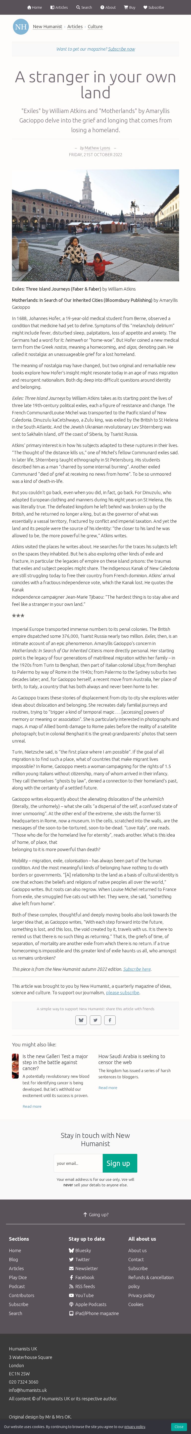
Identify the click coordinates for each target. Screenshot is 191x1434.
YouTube (84, 1295)
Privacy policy (141, 1295)
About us (137, 1250)
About (110, 7)
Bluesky (82, 1250)
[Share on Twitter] (95, 1020)
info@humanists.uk (28, 1390)
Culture (95, 26)
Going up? (98, 1214)
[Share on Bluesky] (81, 1020)
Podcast (17, 1286)
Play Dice (18, 1277)
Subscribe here (136, 969)
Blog (13, 1259)
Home (36, 7)
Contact (136, 1259)
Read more (32, 1106)
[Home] (21, 27)
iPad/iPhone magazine (96, 1313)
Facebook (84, 1277)
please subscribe (122, 992)
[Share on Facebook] (110, 1020)
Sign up (118, 1163)
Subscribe (156, 7)
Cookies (135, 1304)
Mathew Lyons (97, 148)
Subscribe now (121, 48)
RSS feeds (84, 1286)
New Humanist (47, 26)
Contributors (21, 1295)
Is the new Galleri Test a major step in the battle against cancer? (55, 1062)
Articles (61, 7)
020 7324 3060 (23, 1381)
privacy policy (134, 1427)
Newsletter (86, 1268)
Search (86, 7)
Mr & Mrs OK (58, 1416)
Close (179, 1427)
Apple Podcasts (90, 1304)
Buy (132, 7)
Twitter (82, 1259)
